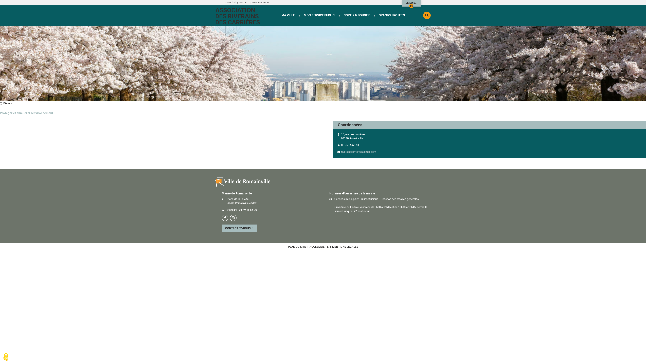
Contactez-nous (237, 228)
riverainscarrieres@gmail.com (358, 151)
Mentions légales (345, 246)
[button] (288, 15)
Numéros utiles (260, 2)
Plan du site (297, 246)
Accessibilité (319, 246)
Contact (244, 2)
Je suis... (411, 2)
